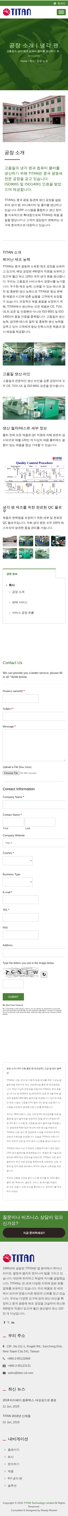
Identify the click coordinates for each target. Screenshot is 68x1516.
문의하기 (50, 1187)
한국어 (61, 3)
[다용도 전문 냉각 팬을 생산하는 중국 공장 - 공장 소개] (10, 541)
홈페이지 (13, 1449)
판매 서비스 (19, 602)
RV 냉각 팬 (15, 1478)
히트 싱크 (26, 1187)
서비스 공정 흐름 (23, 612)
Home (23, 61)
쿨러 (9, 1182)
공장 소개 (42, 61)
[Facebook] (4, 1323)
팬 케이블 (44, 1182)
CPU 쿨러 (55, 1178)
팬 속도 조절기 (14, 1187)
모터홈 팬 (44, 1178)
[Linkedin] (13, 1323)
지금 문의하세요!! (34, 1232)
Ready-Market (49, 1510)
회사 (32, 61)
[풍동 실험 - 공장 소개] (26, 553)
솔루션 (12, 1485)
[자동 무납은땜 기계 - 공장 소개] (42, 553)
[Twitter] (8, 1323)
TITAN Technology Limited (39, 1502)
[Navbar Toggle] (61, 12)
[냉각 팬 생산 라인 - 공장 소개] (26, 541)
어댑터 (53, 1182)
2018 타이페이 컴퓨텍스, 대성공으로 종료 (29, 1400)
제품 (11, 1471)
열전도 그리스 (32, 1182)
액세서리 (19, 1182)
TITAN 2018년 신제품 (17, 1415)
